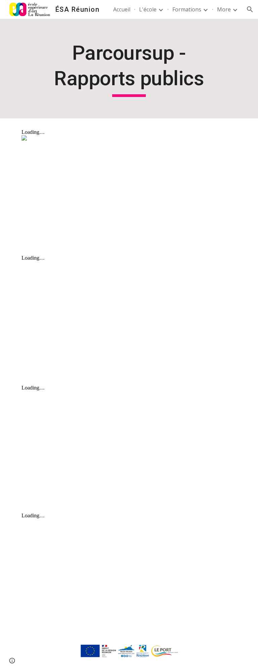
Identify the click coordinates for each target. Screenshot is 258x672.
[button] (250, 9)
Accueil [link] (121, 9)
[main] (129, 69)
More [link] (224, 9)
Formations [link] (186, 9)
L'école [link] (148, 9)
